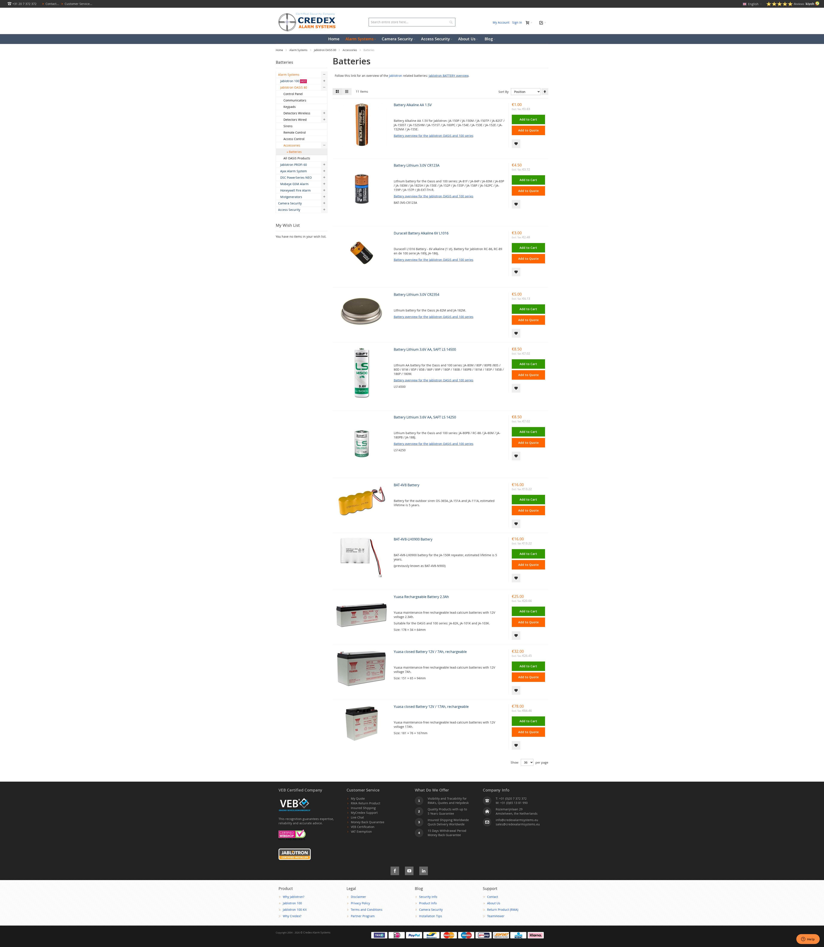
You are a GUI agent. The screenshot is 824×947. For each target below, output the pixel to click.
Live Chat (357, 817)
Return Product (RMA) (502, 910)
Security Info (428, 897)
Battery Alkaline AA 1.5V (413, 105)
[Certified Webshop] (292, 832)
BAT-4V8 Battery (406, 485)
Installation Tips (430, 916)
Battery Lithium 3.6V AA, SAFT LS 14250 (425, 417)
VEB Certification (362, 827)
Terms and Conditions (366, 910)
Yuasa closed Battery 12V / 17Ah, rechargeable (431, 706)
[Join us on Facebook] (395, 870)
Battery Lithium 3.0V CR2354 (416, 294)
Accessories (350, 50)
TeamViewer (495, 916)
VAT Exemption (361, 831)
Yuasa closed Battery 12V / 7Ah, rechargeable (430, 651)
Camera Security (431, 910)
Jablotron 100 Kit (295, 910)
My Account (501, 22)
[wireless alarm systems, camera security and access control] (308, 14)
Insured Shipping (363, 808)
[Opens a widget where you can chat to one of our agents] (808, 939)
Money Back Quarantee (367, 822)
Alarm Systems (298, 50)
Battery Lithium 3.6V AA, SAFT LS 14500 (425, 349)
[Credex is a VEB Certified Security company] (295, 798)
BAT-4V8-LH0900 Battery (413, 539)
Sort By (503, 92)
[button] (516, 143)
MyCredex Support (364, 813)
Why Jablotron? (293, 897)
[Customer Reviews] (793, 5)
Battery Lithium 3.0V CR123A (416, 165)
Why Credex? (292, 916)
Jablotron (395, 76)
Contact (492, 897)
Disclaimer (358, 897)
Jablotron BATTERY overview (448, 76)
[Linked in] (423, 870)
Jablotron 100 (292, 903)
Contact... (50, 4)
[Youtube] (409, 870)
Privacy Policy (360, 903)
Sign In (517, 22)
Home (280, 50)
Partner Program (363, 916)
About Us (493, 903)
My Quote (358, 798)
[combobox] (412, 22)
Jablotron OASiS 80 (325, 50)
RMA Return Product (365, 803)
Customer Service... (76, 4)
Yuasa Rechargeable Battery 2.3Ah (421, 596)
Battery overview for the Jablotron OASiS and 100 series (433, 136)
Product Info (428, 903)
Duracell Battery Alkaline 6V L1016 (421, 233)
